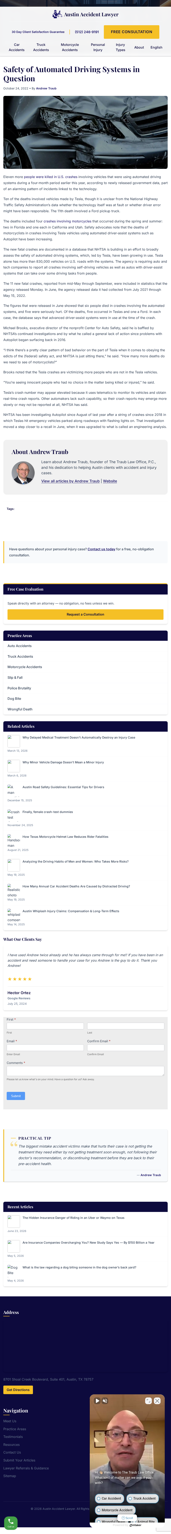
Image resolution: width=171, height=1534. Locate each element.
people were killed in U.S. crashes (50, 177)
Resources (11, 1444)
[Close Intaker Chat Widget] (157, 1400)
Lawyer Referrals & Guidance (26, 1468)
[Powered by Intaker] (135, 1525)
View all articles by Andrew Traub (70, 481)
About (139, 47)
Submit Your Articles (19, 1460)
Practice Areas (14, 1429)
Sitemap (9, 1476)
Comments (16, 1063)
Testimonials (13, 1437)
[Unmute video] (97, 1400)
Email (12, 1041)
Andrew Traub (46, 88)
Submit (16, 1096)
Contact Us (12, 1452)
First (11, 1019)
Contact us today (101, 549)
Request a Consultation (85, 614)
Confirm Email (99, 1041)
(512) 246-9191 (87, 32)
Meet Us (9, 1421)
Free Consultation (131, 32)
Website (110, 481)
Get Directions (18, 1390)
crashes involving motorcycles (67, 221)
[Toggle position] (148, 1400)
